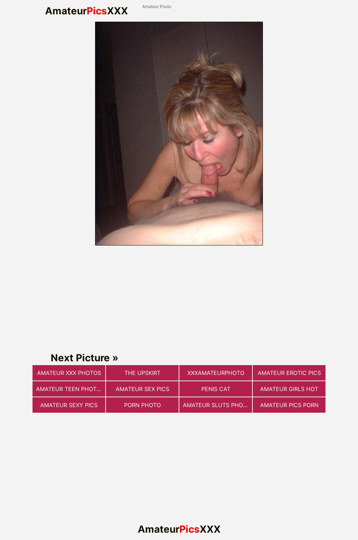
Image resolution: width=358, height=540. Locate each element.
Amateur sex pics (142, 388)
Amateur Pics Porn (289, 405)
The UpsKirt (142, 372)
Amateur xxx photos (69, 372)
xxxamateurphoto (215, 372)
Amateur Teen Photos (70, 388)
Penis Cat (215, 388)
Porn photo (142, 405)
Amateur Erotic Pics (289, 372)
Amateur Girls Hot (289, 388)
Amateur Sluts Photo (217, 405)
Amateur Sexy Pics (69, 405)
